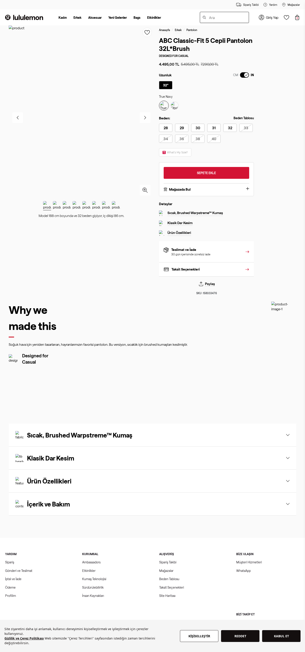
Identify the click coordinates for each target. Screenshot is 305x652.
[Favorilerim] (286, 17)
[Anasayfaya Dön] (24, 17)
